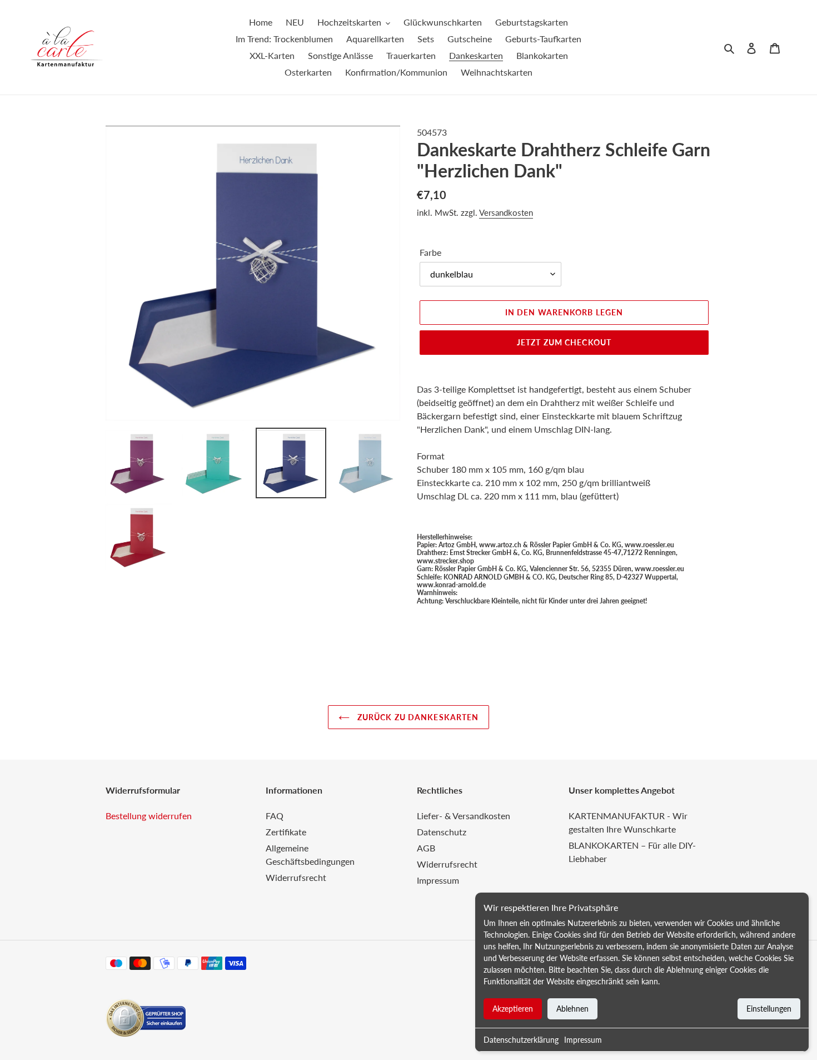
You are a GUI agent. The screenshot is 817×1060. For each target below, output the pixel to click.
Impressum (583, 1039)
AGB (426, 848)
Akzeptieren (512, 1008)
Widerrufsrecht (296, 877)
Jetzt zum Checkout (564, 342)
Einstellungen (768, 1008)
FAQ (274, 815)
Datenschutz (441, 831)
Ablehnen (572, 1008)
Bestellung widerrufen (149, 815)
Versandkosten (506, 212)
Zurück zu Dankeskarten (417, 717)
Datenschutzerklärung (521, 1039)
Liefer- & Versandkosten (463, 815)
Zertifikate (286, 831)
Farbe (430, 252)
